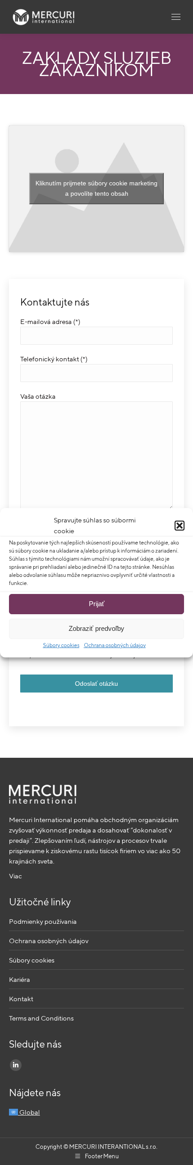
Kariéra (19, 979)
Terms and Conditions (41, 1018)
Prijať (97, 603)
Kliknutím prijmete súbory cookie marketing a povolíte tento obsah (96, 188)
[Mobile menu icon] (176, 17)
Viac (15, 876)
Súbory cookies (61, 645)
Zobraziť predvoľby (96, 628)
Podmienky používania (43, 921)
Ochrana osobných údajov (115, 645)
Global (29, 1112)
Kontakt (21, 999)
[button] (179, 525)
